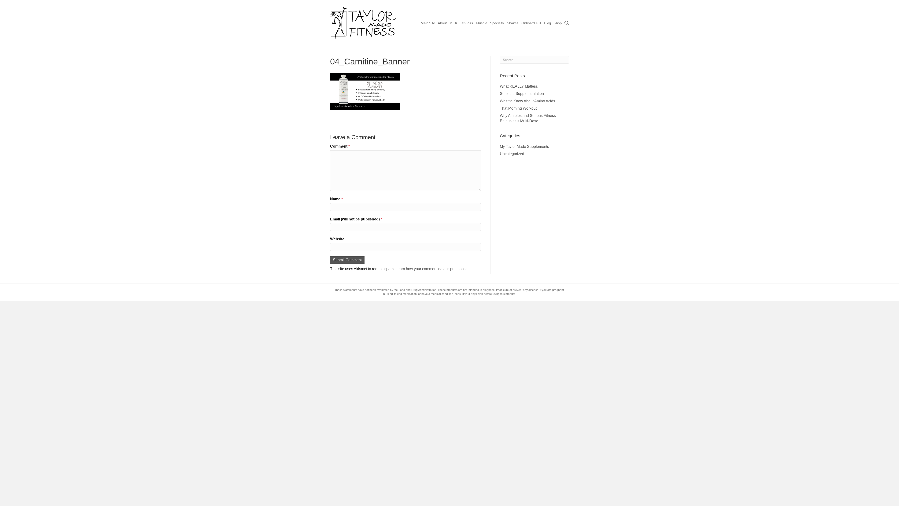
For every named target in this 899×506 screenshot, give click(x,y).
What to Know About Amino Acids (527, 101)
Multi (453, 23)
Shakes (513, 23)
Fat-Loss (466, 23)
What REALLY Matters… (520, 86)
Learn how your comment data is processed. (431, 269)
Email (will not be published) (356, 219)
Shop (558, 23)
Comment (340, 146)
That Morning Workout (518, 108)
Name (336, 199)
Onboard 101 (531, 23)
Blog (547, 23)
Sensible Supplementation (522, 94)
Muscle (481, 23)
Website (337, 239)
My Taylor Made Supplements (524, 147)
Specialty (497, 23)
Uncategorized (512, 154)
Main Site (428, 23)
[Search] (566, 23)
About (442, 23)
